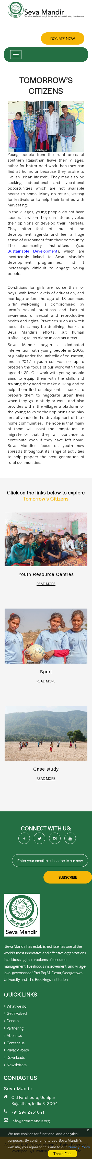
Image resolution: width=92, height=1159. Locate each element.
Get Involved (17, 1013)
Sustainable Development (32, 251)
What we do (16, 1006)
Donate (13, 1020)
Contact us (16, 1042)
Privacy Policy (79, 1147)
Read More (46, 584)
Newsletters (17, 1064)
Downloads (16, 1057)
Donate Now (62, 38)
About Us (14, 1035)
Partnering (15, 1028)
